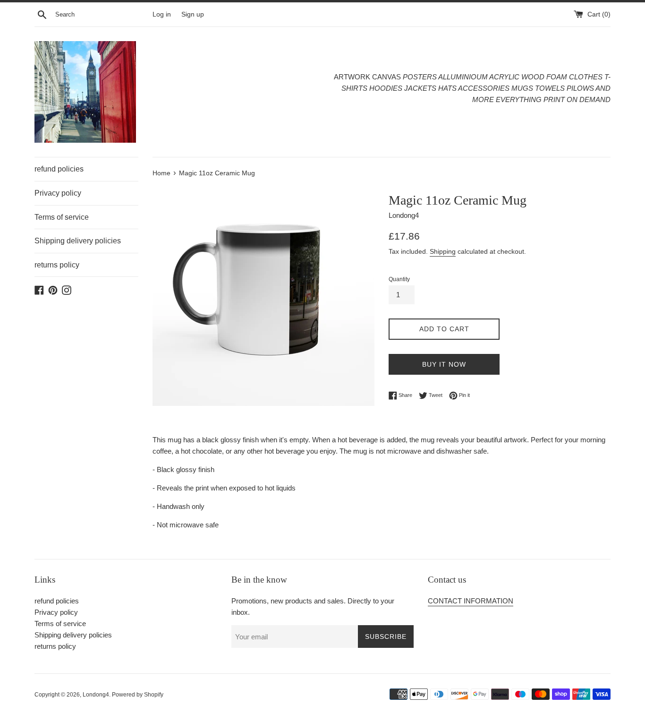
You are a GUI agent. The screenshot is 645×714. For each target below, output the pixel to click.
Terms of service (61, 217)
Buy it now (444, 364)
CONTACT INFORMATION (470, 601)
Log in (162, 14)
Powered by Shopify (137, 694)
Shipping (443, 251)
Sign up (192, 14)
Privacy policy (57, 193)
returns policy (56, 265)
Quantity (399, 279)
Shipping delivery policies (77, 241)
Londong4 (96, 694)
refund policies (59, 169)
